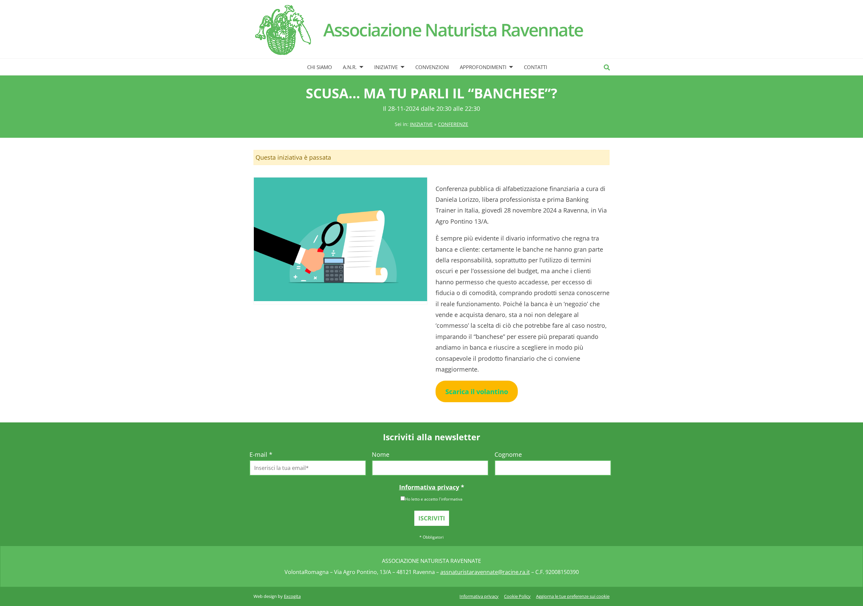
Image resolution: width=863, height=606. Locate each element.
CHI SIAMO (319, 67)
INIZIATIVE (386, 67)
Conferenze (453, 124)
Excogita (292, 596)
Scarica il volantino (476, 391)
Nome (380, 454)
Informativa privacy (429, 487)
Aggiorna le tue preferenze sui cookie (572, 596)
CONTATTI (535, 67)
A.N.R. (350, 67)
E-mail (260, 454)
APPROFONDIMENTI (483, 67)
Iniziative (421, 124)
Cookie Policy (517, 596)
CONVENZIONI (432, 67)
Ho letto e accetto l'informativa (434, 499)
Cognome (508, 454)
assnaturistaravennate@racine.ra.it (485, 572)
